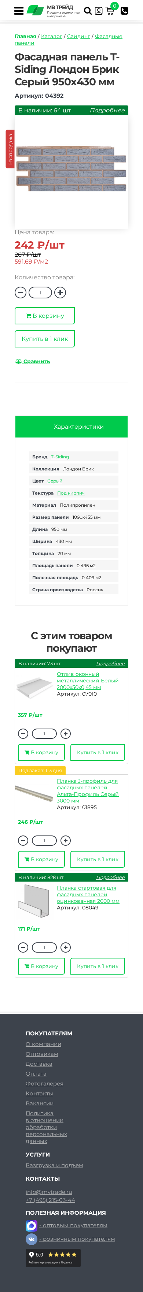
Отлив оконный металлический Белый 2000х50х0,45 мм (88, 680)
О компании (43, 1043)
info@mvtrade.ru (49, 1192)
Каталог (51, 36)
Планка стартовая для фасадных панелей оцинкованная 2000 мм (88, 894)
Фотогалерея (44, 1083)
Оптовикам (42, 1053)
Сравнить (36, 361)
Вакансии (40, 1103)
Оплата (36, 1073)
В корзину (47, 315)
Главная (25, 36)
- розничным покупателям (77, 1238)
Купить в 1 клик (45, 338)
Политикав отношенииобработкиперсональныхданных (46, 1127)
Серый (54, 481)
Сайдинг (78, 36)
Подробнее (107, 110)
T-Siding (60, 456)
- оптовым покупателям (73, 1225)
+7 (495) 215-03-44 (50, 1200)
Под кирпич (71, 493)
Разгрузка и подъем (54, 1165)
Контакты (39, 1093)
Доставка (39, 1063)
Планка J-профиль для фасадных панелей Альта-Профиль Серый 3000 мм (88, 791)
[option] (71, 175)
